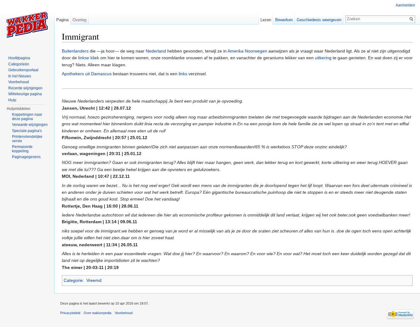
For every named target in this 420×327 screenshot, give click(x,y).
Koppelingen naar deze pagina (27, 116)
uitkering (323, 57)
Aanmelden (405, 5)
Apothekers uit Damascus (87, 73)
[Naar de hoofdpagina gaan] (27, 24)
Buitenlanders (75, 51)
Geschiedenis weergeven (319, 20)
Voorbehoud (18, 82)
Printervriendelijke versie (27, 138)
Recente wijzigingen (25, 88)
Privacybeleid (70, 313)
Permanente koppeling (22, 149)
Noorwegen (256, 51)
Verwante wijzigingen (30, 125)
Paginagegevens (26, 157)
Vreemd (93, 280)
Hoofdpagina (19, 58)
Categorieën (18, 64)
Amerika (236, 51)
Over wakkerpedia (97, 313)
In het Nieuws (19, 76)
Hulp (12, 100)
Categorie (73, 280)
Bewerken (284, 20)
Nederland (156, 51)
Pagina (62, 20)
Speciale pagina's (27, 131)
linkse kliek (88, 57)
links (183, 73)
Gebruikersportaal (23, 70)
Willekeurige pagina (25, 94)
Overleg (79, 20)
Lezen (265, 20)
